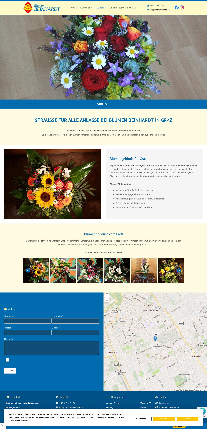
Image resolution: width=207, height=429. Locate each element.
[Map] (155, 341)
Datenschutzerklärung (169, 407)
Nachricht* (9, 339)
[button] (155, 339)
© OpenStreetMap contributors (194, 390)
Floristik (100, 7)
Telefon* (8, 327)
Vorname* (9, 316)
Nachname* (57, 316)
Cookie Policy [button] (84, 417)
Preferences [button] (25, 420)
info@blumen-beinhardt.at (160, 9)
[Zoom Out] (107, 300)
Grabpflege (116, 7)
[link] (86, 8)
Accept (188, 419)
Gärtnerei (85, 7)
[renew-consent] (3, 426)
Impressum (164, 403)
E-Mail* (55, 327)
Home (74, 7)
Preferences (141, 419)
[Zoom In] (107, 296)
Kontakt (131, 7)
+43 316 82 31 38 (157, 5)
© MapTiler (178, 390)
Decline (164, 419)
